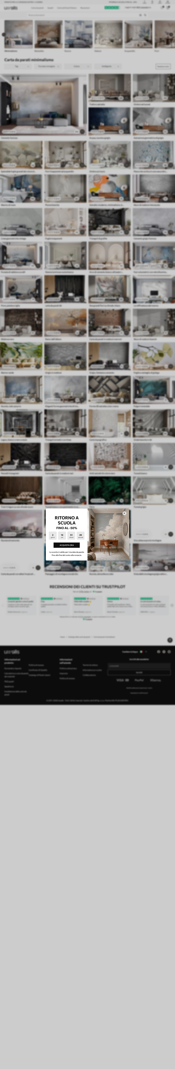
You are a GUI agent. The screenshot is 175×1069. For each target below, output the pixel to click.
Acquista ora (67, 545)
